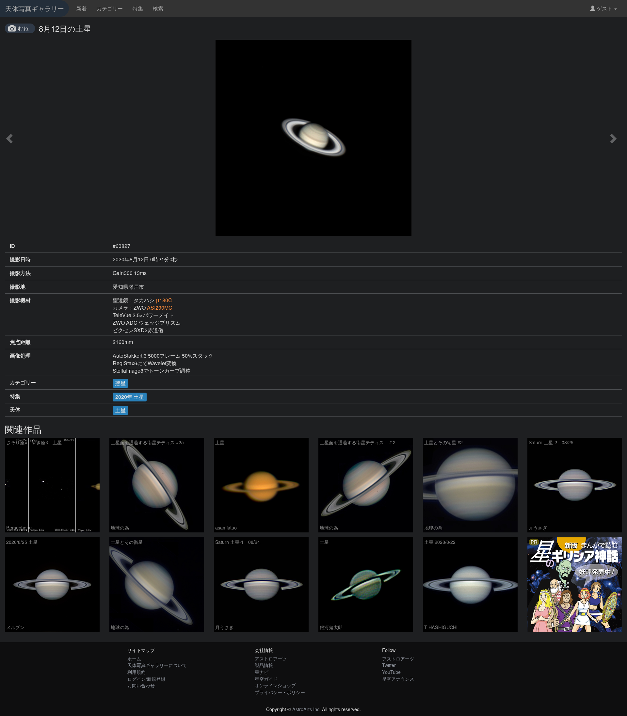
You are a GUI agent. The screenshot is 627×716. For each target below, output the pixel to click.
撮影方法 (20, 273)
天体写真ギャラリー (34, 8)
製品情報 (264, 664)
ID (12, 246)
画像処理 (20, 355)
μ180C (164, 300)
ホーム (134, 658)
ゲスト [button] (604, 8)
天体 (15, 409)
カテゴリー (110, 8)
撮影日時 (20, 259)
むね (23, 28)
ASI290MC (159, 307)
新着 (81, 8)
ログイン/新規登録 (146, 678)
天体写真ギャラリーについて (157, 664)
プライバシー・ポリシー (280, 692)
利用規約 (136, 671)
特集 (138, 8)
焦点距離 (20, 342)
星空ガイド (266, 678)
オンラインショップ (275, 685)
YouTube (391, 671)
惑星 (120, 383)
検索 (158, 8)
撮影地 (17, 286)
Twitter (389, 664)
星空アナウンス (398, 678)
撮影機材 (20, 300)
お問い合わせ (141, 685)
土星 (120, 410)
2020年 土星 (129, 396)
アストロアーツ (271, 658)
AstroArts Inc (305, 709)
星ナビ (261, 671)
